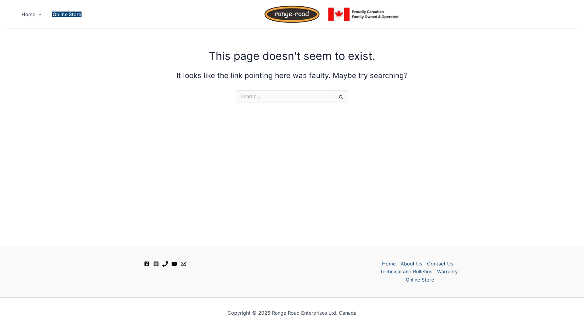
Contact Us (440, 264)
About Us (411, 264)
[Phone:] (165, 264)
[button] (38, 14)
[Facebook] (147, 264)
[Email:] (183, 264)
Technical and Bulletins (406, 271)
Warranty (447, 271)
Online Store (420, 280)
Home (28, 14)
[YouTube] (174, 264)
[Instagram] (156, 264)
